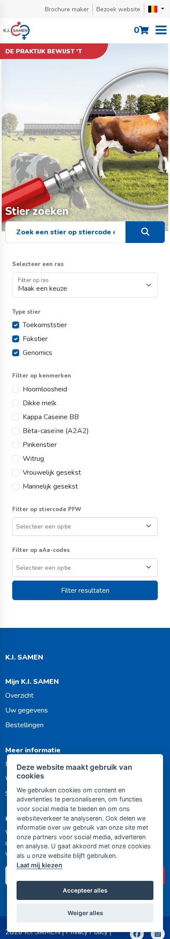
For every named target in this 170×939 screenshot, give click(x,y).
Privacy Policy (87, 932)
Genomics (37, 353)
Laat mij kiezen (39, 865)
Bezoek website (118, 9)
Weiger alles (85, 912)
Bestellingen (24, 725)
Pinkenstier (40, 445)
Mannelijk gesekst (50, 486)
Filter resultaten (85, 590)
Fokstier (35, 339)
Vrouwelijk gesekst (52, 472)
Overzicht (19, 695)
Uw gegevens (26, 710)
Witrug (33, 458)
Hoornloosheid (45, 389)
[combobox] (85, 526)
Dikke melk (40, 403)
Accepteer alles (85, 890)
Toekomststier (45, 325)
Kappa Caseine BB (51, 417)
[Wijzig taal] (156, 9)
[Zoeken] (145, 232)
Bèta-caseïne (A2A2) (56, 431)
